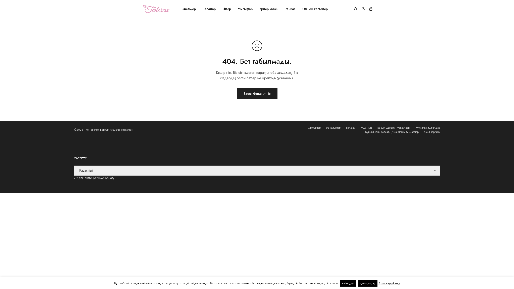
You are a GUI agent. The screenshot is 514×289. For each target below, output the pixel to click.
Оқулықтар (314, 128)
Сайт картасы (432, 132)
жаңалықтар (333, 128)
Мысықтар (245, 9)
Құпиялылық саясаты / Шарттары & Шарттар (392, 132)
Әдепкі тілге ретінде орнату (94, 178)
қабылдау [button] (348, 283)
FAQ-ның (366, 128)
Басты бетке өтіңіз (257, 93)
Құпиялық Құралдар (428, 128)
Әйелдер (189, 9)
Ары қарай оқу (389, 283)
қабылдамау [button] (367, 283)
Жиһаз (290, 9)
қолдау (350, 128)
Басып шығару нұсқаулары (393, 128)
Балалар (209, 9)
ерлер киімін (268, 9)
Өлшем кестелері (315, 9)
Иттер (226, 9)
